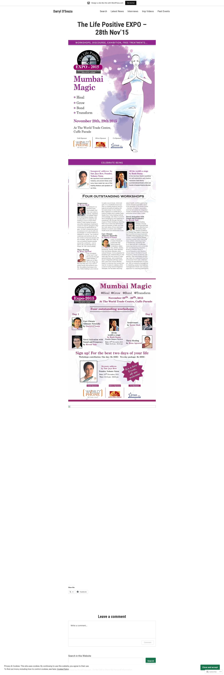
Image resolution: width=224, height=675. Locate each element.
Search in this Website (79, 655)
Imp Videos (148, 11)
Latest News (117, 11)
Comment (147, 642)
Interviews (133, 11)
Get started (131, 3)
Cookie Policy (63, 669)
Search (103, 11)
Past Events (164, 11)
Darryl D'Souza (62, 11)
